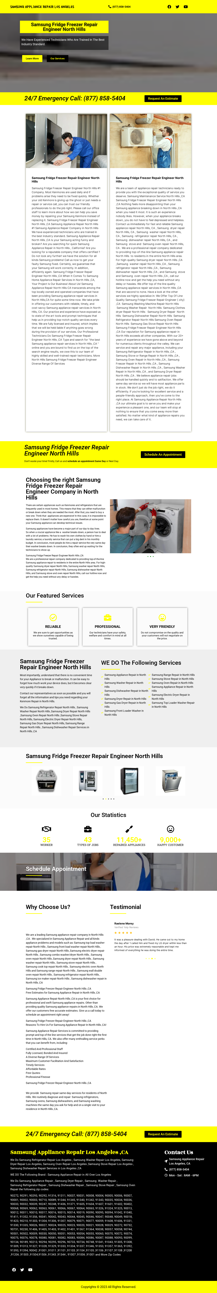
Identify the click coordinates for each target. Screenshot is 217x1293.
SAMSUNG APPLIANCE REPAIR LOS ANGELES (42, 7)
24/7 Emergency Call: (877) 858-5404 (74, 98)
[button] (147, 556)
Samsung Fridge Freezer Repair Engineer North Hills (66, 450)
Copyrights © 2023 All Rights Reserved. (108, 1287)
